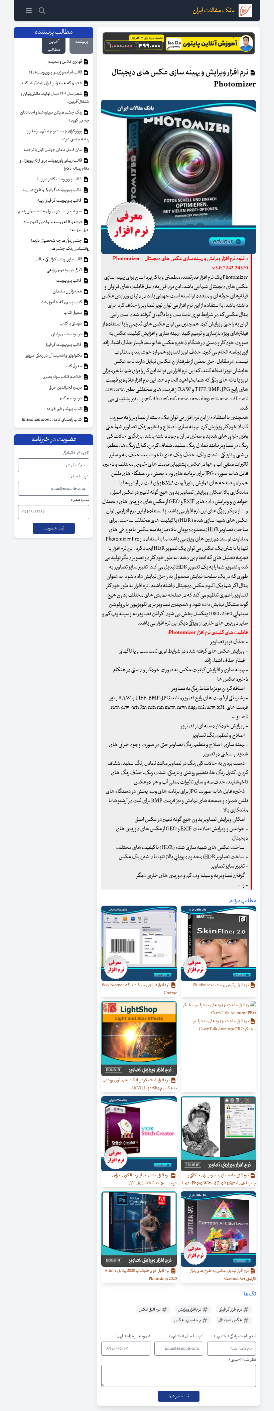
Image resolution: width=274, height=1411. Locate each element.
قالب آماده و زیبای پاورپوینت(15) (56, 72)
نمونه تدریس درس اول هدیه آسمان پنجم (50, 211)
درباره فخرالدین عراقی (65, 388)
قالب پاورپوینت (69, 281)
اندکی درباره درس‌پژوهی (65, 270)
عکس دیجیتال (230, 1320)
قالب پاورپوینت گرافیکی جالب (58, 259)
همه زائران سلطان (68, 291)
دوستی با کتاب (71, 323)
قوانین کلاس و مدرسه (65, 62)
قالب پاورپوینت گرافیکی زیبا (60, 201)
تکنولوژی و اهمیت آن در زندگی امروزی (54, 355)
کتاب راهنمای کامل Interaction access (52, 420)
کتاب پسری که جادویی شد (62, 302)
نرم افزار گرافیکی (231, 1310)
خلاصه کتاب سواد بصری (62, 377)
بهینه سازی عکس (187, 1320)
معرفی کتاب (73, 313)
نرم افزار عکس (149, 1310)
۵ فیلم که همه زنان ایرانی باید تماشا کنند (52, 83)
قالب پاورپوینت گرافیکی (63, 345)
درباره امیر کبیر (71, 398)
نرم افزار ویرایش (190, 1310)
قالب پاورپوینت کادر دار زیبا (60, 179)
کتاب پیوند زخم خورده (64, 409)
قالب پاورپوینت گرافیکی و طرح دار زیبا (53, 190)
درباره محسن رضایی (67, 334)
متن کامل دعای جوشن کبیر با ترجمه (53, 150)
